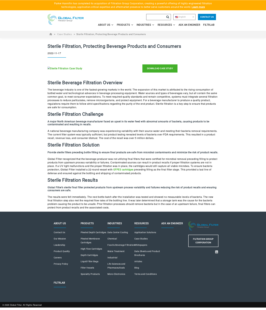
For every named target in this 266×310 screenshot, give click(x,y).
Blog (136, 268)
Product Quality (62, 251)
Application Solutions (145, 232)
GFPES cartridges (123, 169)
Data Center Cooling (117, 232)
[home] (69, 19)
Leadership (59, 245)
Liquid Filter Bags (90, 261)
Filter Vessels (87, 268)
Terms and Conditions (145, 274)
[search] (168, 17)
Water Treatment (116, 251)
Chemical (112, 238)
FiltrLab (208, 24)
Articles (138, 261)
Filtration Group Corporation (203, 241)
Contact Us (207, 17)
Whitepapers (140, 245)
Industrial (112, 257)
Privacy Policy (61, 264)
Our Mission (60, 238)
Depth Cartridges (89, 255)
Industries (144, 24)
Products (123, 24)
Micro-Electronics (116, 274)
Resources (165, 24)
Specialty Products (90, 274)
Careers (58, 257)
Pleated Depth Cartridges (93, 232)
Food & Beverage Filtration (121, 245)
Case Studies (64, 34)
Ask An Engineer (189, 24)
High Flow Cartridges (91, 249)
